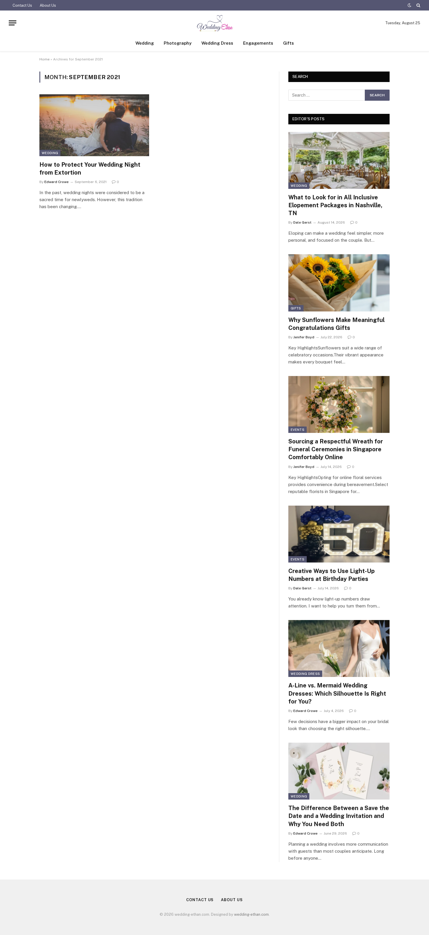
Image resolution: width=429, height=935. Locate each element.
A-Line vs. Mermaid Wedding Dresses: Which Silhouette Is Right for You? (337, 693)
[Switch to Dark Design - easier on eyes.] (409, 5)
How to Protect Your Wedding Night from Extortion (89, 168)
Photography (177, 43)
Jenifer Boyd (303, 337)
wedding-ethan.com (251, 914)
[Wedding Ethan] (214, 23)
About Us (48, 5)
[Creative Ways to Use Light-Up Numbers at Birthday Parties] (339, 534)
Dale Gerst (302, 222)
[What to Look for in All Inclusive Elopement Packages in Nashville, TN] (339, 160)
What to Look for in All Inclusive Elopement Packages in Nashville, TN (335, 205)
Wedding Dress (217, 43)
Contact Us (22, 5)
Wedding (144, 43)
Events (297, 429)
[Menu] (12, 22)
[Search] (417, 5)
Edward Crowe (56, 182)
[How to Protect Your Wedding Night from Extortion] (94, 125)
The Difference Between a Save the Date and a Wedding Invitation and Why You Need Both (338, 816)
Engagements (258, 43)
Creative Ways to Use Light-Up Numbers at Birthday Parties (331, 574)
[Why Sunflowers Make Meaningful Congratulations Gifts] (339, 282)
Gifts (288, 43)
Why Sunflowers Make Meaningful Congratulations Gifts (336, 323)
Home (44, 59)
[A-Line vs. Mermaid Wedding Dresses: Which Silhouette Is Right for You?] (339, 648)
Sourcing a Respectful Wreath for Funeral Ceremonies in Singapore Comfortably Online (335, 449)
